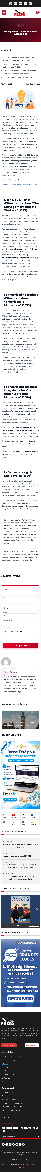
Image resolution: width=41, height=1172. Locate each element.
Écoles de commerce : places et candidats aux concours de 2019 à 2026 (20, 866)
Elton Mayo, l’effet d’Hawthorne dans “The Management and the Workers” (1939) (18, 59)
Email (4, 636)
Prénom (5, 589)
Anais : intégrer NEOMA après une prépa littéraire (20, 845)
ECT (21, 25)
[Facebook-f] (3, 1144)
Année (5, 612)
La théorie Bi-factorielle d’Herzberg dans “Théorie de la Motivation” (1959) (21, 65)
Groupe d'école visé (9, 628)
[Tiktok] (20, 1144)
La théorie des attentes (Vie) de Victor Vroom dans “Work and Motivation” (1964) (19, 72)
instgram (5, 817)
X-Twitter (14, 824)
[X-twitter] (6, 1144)
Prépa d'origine (7, 620)
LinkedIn (33, 817)
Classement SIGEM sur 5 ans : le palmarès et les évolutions (20, 877)
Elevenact (25, 1160)
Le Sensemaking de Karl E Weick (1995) (17, 77)
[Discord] (23, 1144)
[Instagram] (10, 1144)
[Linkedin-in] (13, 1144)
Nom (4, 597)
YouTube (14, 817)
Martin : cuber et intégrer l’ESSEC (16, 856)
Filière (5, 605)
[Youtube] (16, 1144)
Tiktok (23, 817)
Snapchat (33, 824)
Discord (4, 824)
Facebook (24, 824)
